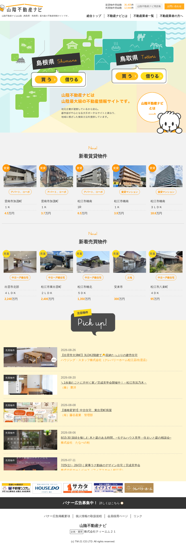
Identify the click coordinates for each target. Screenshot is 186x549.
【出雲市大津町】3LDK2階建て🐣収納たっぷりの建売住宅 (99, 355)
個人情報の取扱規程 (89, 516)
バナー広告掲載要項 (57, 516)
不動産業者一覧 (144, 15)
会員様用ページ (118, 516)
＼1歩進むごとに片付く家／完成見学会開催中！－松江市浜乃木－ (104, 382)
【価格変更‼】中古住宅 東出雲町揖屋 (86, 410)
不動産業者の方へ (171, 15)
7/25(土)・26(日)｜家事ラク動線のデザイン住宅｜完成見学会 (100, 465)
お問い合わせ (174, 6)
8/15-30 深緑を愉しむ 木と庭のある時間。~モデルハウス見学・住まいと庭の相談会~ (116, 437)
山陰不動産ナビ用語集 (149, 6)
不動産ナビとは (117, 15)
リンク (138, 516)
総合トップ (94, 15)
